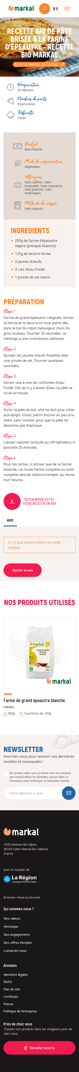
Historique (11, 926)
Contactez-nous (15, 951)
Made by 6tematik (29, 897)
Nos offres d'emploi (18, 943)
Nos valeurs (12, 918)
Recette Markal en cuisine (37, 64)
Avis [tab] (10, 520)
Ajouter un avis (23, 570)
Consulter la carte (42, 1048)
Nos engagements (17, 934)
